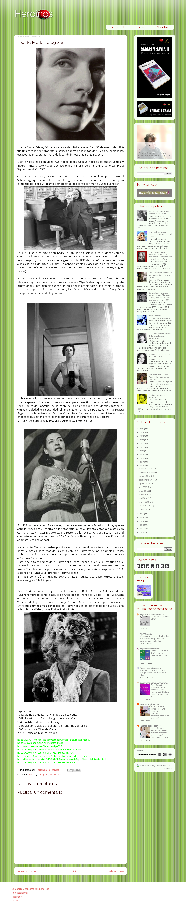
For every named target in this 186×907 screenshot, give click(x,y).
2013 (142, 521)
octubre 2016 (145, 476)
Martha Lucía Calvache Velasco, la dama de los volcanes (159, 376)
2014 (142, 517)
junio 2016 (143, 491)
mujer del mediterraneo (150, 648)
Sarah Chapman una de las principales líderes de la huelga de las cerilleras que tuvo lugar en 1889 (160, 296)
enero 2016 (144, 509)
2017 (142, 461)
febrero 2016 (145, 505)
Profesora (55, 774)
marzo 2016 (144, 502)
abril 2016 (143, 498)
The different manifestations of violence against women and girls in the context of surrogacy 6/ (160, 691)
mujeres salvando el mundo (152, 614)
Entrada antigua (113, 871)
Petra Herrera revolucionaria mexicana (159, 316)
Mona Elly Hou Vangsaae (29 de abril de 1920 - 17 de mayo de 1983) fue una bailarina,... (154, 151)
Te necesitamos (20, 892)
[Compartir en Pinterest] (79, 770)
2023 (142, 439)
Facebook (16, 896)
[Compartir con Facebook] (76, 770)
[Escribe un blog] (71, 770)
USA (64, 774)
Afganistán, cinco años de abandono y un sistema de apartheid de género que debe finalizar (155, 638)
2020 (142, 450)
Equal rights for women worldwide (155, 682)
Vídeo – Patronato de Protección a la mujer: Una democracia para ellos (154, 672)
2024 (142, 436)
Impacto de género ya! (149, 704)
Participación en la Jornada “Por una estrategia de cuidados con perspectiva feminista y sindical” (160, 712)
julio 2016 (143, 487)
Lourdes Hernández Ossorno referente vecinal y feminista (160, 234)
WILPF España (146, 634)
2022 (142, 443)
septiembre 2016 (146, 479)
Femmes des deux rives (150, 725)
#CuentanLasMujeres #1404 (160, 617)
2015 (142, 513)
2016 (142, 465)
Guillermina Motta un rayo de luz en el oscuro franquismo (160, 336)
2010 (142, 532)
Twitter (15, 900)
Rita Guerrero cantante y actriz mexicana (159, 355)
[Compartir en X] (73, 770)
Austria (32, 774)
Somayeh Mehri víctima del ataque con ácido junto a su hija (160, 274)
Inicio (74, 871)
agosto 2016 (144, 483)
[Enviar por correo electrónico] (68, 770)
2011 (142, 528)
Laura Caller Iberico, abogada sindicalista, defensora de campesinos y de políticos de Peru (160, 255)
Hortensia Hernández (48, 770)
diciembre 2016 (146, 468)
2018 (142, 458)
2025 (142, 432)
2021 (142, 447)
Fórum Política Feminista (150, 668)
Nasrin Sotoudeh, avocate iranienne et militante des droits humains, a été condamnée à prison (159, 733)
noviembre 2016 (146, 472)
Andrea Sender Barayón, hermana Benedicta (159, 212)
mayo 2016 (144, 494)
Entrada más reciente (31, 871)
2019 (142, 454)
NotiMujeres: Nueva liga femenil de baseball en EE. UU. (159, 653)
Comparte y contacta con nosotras (30, 888)
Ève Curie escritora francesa (157, 396)
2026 (142, 428)
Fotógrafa (42, 774)
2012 (142, 524)
